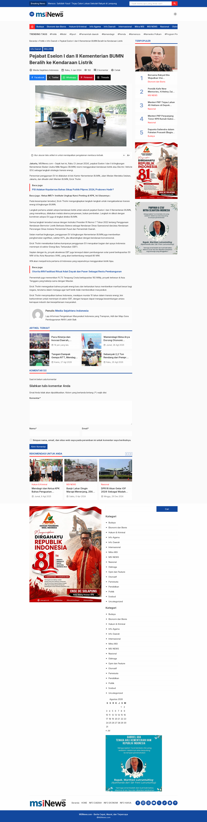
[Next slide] (130, 453)
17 (107, 718)
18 (110, 718)
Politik (46, 485)
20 (116, 718)
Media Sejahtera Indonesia (72, 310)
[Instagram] (143, 803)
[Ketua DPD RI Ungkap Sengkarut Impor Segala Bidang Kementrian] (115, 470)
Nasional (164, 26)
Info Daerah (110, 26)
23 (125, 718)
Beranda (75, 803)
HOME (84, 803)
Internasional (125, 26)
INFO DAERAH (95, 803)
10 (107, 715)
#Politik (53, 34)
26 (113, 722)
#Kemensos (134, 34)
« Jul (108, 730)
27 (116, 722)
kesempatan (41, 201)
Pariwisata (113, 581)
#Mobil (63, 34)
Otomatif (112, 576)
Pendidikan (113, 586)
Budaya (40, 26)
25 (110, 722)
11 (109, 715)
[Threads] (148, 803)
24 (107, 722)
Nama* (33, 428)
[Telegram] (170, 803)
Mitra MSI (139, 26)
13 (116, 715)
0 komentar (102, 70)
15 (122, 715)
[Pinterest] (175, 803)
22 (122, 718)
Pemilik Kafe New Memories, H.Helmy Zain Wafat (161, 91)
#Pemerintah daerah (89, 34)
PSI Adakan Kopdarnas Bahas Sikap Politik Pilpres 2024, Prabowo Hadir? (73, 189)
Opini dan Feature (116, 572)
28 (119, 722)
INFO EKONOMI (111, 803)
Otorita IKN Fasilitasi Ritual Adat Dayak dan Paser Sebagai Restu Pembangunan (77, 271)
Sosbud (112, 596)
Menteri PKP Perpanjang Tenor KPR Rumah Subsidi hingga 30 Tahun (161, 119)
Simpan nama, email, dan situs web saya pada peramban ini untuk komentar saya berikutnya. (82, 440)
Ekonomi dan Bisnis (56, 26)
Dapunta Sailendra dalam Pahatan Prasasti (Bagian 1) (161, 132)
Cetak (117, 70)
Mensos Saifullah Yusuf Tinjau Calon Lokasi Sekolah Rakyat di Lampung (82, 3)
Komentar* (35, 398)
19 (113, 718)
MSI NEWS (152, 26)
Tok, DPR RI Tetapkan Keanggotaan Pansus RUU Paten (78, 491)
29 (122, 722)
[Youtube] (154, 803)
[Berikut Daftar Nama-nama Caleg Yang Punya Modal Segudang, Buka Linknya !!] (46, 470)
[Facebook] (137, 803)
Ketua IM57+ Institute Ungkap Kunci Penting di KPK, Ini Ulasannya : (76, 195)
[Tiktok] (164, 803)
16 (125, 715)
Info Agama (95, 26)
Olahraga (176, 26)
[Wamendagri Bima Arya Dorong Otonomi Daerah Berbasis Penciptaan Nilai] (91, 341)
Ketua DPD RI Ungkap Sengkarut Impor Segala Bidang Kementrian (114, 491)
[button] (175, 3)
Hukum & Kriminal (78, 26)
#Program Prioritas (173, 34)
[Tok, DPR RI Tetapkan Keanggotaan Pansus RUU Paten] (80, 470)
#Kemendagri (108, 34)
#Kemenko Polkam (153, 34)
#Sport (73, 34)
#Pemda (122, 34)
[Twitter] (159, 803)
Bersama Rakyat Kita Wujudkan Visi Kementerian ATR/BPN (160, 78)
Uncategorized (115, 601)
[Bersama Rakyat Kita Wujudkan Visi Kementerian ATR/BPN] (156, 58)
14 (119, 715)
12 (113, 715)
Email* (85, 428)
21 (119, 718)
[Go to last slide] (126, 453)
